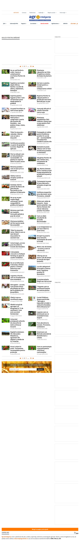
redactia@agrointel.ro (21, 538)
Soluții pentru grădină (11, 38)
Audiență (41, 12)
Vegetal (23, 23)
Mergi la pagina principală (40, 529)
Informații (62, 12)
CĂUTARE (73, 23)
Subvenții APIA (14, 23)
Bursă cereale (44, 23)
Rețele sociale (51, 12)
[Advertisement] (40, 5)
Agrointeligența (6, 537)
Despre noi (5, 532)
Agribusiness (55, 23)
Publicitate (32, 12)
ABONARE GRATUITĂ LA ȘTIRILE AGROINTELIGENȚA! (26, 365)
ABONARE (16, 12)
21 (31, 66)
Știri (4, 23)
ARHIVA (65, 23)
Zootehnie (33, 23)
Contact (24, 12)
